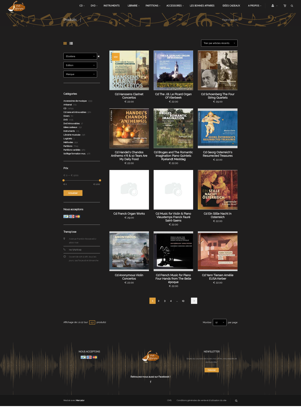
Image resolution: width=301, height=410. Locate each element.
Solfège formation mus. (74, 153)
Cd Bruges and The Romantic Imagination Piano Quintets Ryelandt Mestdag (173, 156)
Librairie (132, 5)
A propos (253, 5)
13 (183, 300)
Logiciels (67, 138)
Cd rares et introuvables (74, 112)
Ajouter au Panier (130, 70)
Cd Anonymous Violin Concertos (129, 276)
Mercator (80, 400)
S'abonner (212, 370)
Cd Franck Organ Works (129, 213)
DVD (93, 5)
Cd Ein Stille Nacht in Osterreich (218, 215)
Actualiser (73, 193)
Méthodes (68, 142)
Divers (66, 116)
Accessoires (174, 5)
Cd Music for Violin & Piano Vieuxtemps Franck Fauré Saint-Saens (173, 217)
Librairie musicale (71, 135)
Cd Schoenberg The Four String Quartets (217, 95)
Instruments (112, 5)
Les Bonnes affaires (202, 5)
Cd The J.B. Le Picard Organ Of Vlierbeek (173, 95)
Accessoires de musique (75, 101)
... (177, 300)
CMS (169, 400)
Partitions (152, 5)
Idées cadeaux (231, 5)
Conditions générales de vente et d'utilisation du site (201, 400)
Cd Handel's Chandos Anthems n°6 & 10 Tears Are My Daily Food (129, 156)
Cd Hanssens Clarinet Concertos (129, 95)
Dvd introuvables (71, 123)
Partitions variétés (71, 150)
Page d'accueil (230, 20)
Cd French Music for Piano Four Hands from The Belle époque (173, 278)
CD (81, 5)
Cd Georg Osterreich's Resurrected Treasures (218, 154)
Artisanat (67, 104)
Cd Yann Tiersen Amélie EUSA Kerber (217, 276)
